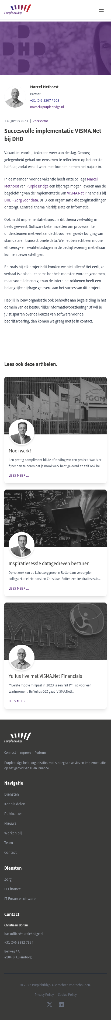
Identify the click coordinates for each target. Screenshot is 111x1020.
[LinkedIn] (61, 1004)
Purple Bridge (37, 186)
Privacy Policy (44, 995)
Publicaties (13, 814)
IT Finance (12, 889)
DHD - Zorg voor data (21, 200)
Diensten (11, 794)
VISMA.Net (75, 193)
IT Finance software (20, 899)
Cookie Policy (67, 995)
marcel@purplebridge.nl (47, 107)
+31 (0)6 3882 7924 (18, 942)
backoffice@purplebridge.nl (23, 934)
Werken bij (13, 833)
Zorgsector (40, 121)
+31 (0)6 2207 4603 (44, 100)
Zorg (8, 879)
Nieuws (10, 823)
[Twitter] (49, 1004)
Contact (10, 853)
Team (8, 843)
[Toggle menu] (101, 9)
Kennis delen (14, 804)
